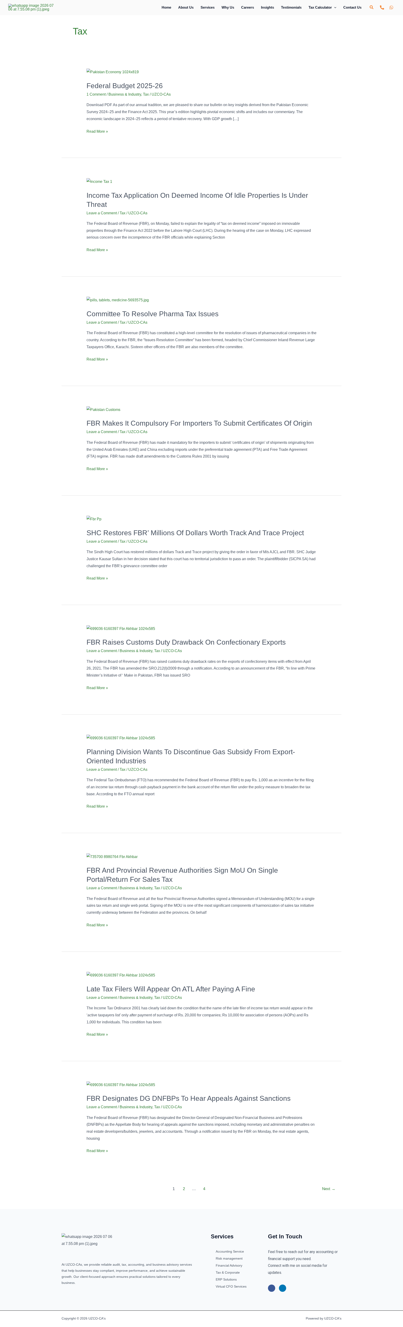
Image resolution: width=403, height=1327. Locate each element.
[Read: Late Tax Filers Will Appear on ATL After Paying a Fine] (121, 975)
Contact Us (352, 7)
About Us (186, 7)
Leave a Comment (102, 213)
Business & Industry (124, 94)
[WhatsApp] (391, 7)
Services (208, 7)
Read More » (97, 130)
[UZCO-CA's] (31, 7)
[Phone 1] (382, 7)
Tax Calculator (320, 7)
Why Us (228, 7)
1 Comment (96, 94)
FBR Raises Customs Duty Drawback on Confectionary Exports (186, 642)
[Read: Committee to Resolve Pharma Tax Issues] (118, 300)
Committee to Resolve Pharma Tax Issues (153, 314)
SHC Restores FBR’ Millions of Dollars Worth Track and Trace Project (195, 533)
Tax (146, 94)
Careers (247, 7)
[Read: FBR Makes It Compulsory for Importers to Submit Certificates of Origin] (103, 409)
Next (328, 1189)
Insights (267, 7)
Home (166, 7)
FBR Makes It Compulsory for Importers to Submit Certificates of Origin (199, 423)
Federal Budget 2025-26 (125, 86)
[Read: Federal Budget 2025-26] (113, 72)
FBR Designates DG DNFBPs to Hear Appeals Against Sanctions (189, 1098)
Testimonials (291, 7)
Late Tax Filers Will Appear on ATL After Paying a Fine (171, 989)
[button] (334, 7)
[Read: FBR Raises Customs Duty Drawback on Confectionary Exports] (121, 628)
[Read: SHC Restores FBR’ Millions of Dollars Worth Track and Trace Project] (94, 519)
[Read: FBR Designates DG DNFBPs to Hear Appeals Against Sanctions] (121, 1085)
